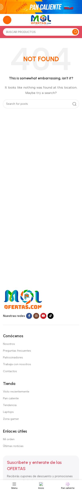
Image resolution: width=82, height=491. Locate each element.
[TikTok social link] (51, 316)
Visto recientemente (16, 391)
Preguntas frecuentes (17, 350)
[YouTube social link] (43, 316)
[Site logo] (41, 20)
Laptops (8, 412)
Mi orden (9, 439)
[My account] (77, 20)
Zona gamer (11, 419)
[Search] (75, 32)
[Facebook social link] (29, 316)
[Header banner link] (41, 7)
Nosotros (9, 344)
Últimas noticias (13, 446)
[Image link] (22, 299)
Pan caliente (11, 398)
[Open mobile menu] (7, 20)
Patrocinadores (13, 357)
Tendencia (10, 405)
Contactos (10, 371)
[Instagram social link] (36, 316)
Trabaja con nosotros (17, 364)
